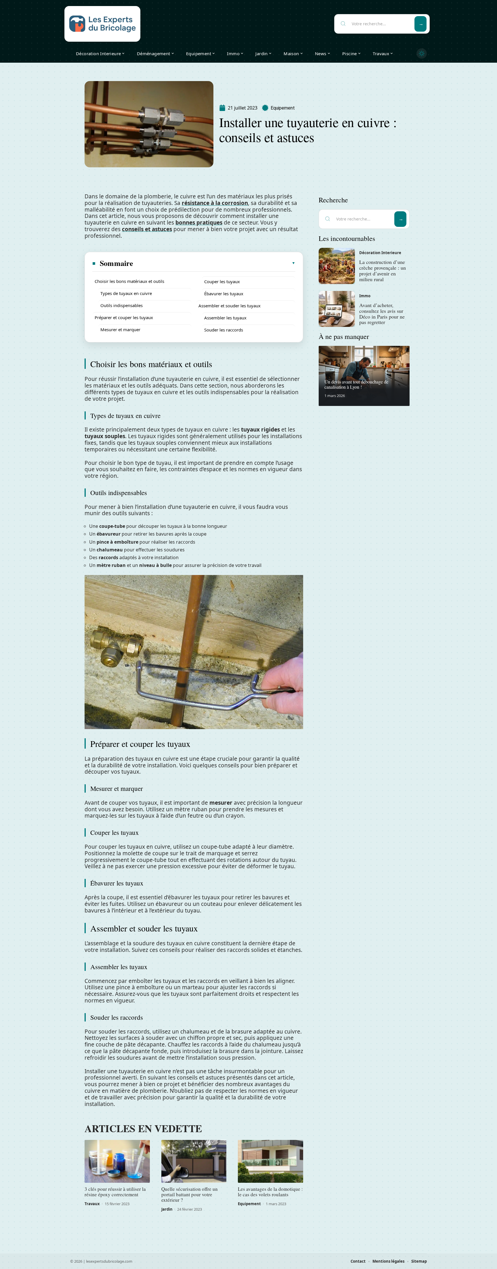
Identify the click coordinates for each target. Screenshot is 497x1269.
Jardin (167, 1209)
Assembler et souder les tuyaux (229, 305)
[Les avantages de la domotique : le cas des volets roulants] (270, 1161)
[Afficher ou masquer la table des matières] (214, 263)
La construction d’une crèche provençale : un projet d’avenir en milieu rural (382, 270)
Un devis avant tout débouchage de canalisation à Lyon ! (356, 384)
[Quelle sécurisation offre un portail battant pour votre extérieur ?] (194, 1161)
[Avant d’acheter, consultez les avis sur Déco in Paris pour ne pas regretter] (337, 309)
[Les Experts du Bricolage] (102, 24)
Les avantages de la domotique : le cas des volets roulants (270, 1192)
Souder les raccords (223, 330)
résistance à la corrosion (215, 203)
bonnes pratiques (198, 222)
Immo (364, 295)
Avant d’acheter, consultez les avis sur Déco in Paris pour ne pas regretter (382, 313)
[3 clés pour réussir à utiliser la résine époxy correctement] (117, 1161)
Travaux (92, 1203)
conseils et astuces (147, 229)
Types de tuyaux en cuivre (126, 293)
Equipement (283, 108)
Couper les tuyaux (222, 281)
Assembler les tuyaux (225, 318)
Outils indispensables (121, 305)
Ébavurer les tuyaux (223, 293)
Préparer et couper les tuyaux (124, 317)
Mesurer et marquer (120, 329)
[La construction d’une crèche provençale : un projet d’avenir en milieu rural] (337, 266)
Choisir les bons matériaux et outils (129, 281)
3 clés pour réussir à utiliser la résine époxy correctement (115, 1192)
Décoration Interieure (380, 252)
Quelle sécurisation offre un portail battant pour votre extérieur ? (189, 1194)
